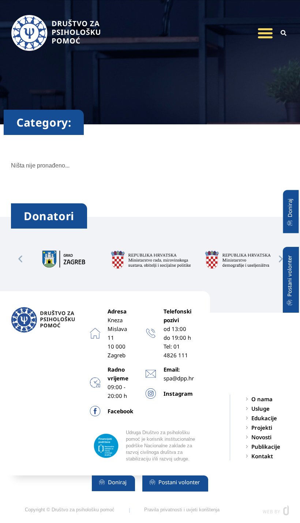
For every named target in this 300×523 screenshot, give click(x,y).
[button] (265, 33)
